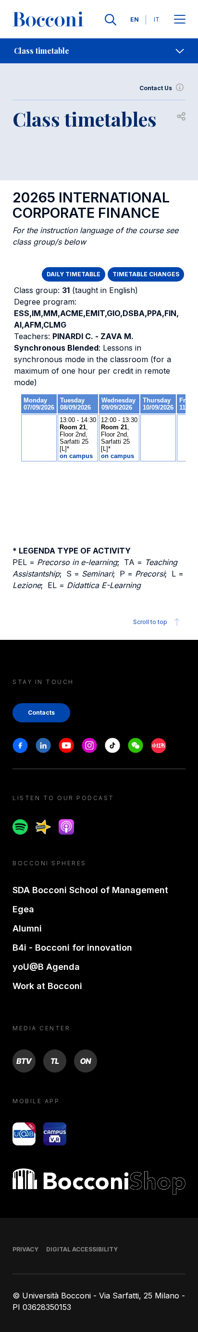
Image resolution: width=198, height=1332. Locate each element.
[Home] (48, 20)
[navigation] (99, 50)
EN (134, 19)
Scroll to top (150, 621)
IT (157, 19)
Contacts (41, 712)
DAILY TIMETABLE (73, 274)
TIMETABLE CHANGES (145, 274)
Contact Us (155, 88)
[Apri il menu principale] (180, 20)
